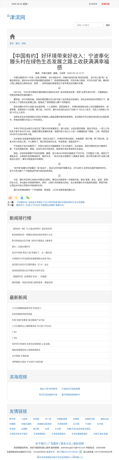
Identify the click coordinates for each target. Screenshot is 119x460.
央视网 (36, 418)
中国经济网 (90, 418)
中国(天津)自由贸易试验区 (79, 428)
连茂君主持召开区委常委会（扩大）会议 (30, 264)
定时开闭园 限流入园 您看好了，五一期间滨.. (32, 252)
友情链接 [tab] (18, 411)
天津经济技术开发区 (18, 433)
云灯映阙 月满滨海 (20, 355)
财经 (24, 43)
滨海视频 (18, 376)
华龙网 (12, 428)
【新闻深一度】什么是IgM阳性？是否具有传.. (32, 228)
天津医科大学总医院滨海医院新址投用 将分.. (32, 258)
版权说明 (78, 443)
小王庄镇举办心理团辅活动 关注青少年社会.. (32, 325)
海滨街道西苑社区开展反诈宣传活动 (28, 270)
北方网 (76, 423)
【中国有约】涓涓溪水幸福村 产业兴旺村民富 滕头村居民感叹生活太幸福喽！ (51, 202)
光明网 (76, 418)
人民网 (24, 418)
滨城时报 (105, 3)
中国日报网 (26, 423)
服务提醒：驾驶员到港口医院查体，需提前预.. (33, 282)
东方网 (100, 423)
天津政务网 (62, 423)
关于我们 (40, 443)
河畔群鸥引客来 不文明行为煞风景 (27, 361)
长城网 (24, 428)
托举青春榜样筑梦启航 (22, 313)
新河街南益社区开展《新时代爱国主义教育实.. (33, 240)
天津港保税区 (39, 433)
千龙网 (88, 423)
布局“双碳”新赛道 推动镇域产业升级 (28, 319)
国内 (18, 43)
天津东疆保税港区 (79, 433)
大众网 (58, 428)
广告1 (14, 331)
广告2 (14, 337)
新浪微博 (92, 3)
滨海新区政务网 (44, 423)
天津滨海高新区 (58, 433)
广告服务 (53, 443)
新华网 (12, 418)
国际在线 (105, 418)
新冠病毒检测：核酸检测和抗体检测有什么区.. (33, 234)
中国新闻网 (62, 418)
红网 (47, 428)
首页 (12, 43)
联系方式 (66, 443)
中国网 (12, 423)
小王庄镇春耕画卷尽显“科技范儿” (27, 307)
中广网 (48, 418)
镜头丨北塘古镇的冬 (21, 246)
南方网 (36, 428)
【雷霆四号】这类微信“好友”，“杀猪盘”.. (30, 276)
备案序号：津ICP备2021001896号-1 (63, 451)
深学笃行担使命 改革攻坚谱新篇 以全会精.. (31, 343)
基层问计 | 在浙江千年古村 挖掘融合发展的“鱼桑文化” (40, 204)
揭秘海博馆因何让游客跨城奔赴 (26, 349)
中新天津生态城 (100, 433)
